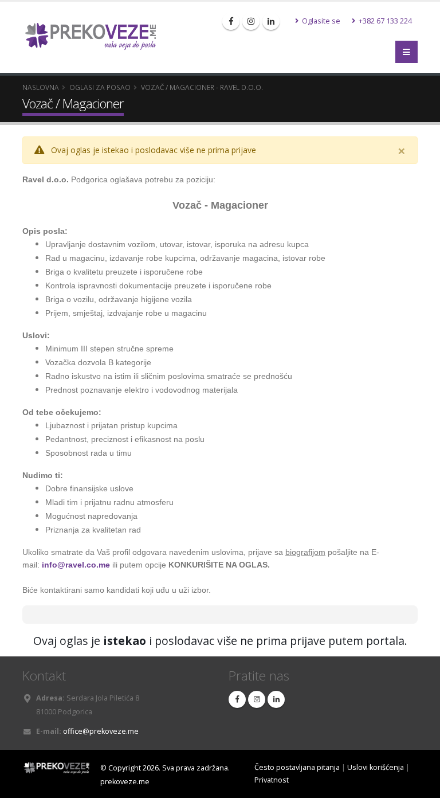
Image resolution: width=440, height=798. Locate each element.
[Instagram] (251, 21)
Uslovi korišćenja (375, 767)
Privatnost (271, 780)
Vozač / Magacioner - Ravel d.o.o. (202, 87)
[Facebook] (230, 21)
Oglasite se (320, 21)
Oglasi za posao (100, 87)
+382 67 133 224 (384, 21)
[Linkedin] (271, 21)
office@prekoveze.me (101, 731)
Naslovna (40, 87)
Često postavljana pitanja (297, 767)
